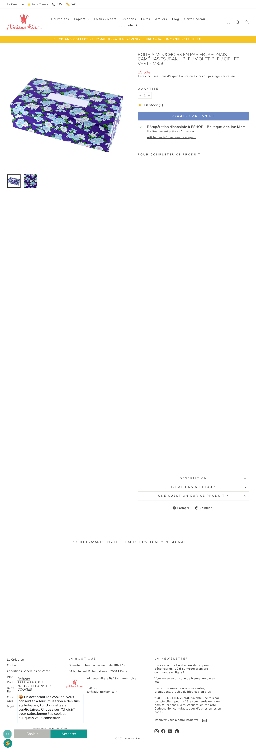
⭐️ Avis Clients (37, 4)
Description (193, 478)
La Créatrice (15, 4)
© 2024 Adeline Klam (128, 738)
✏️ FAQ (71, 4)
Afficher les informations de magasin (171, 137)
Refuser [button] (23, 678)
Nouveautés (60, 19)
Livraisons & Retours (193, 487)
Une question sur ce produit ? (193, 496)
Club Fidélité (128, 25)
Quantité (148, 89)
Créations (129, 19)
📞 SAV (57, 4)
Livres (145, 19)
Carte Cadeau (194, 19)
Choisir (32, 733)
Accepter (68, 733)
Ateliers (161, 19)
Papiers (80, 19)
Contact (12, 665)
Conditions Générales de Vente (28, 671)
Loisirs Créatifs (105, 19)
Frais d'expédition (172, 76)
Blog (175, 19)
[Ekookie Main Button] (7, 743)
